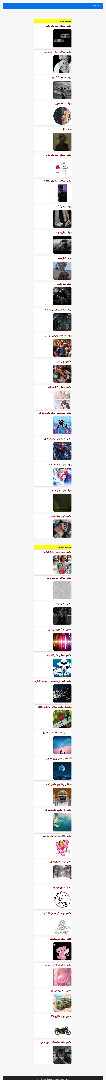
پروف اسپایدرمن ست (61, 490)
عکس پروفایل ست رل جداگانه (57, 181)
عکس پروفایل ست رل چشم (58, 26)
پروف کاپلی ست (64, 258)
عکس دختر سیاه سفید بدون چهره (55, 1042)
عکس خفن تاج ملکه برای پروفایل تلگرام (53, 681)
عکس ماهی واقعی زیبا (60, 990)
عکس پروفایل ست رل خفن (58, 155)
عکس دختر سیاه (63, 604)
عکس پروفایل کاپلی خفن (59, 387)
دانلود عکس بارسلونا (62, 887)
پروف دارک (66, 129)
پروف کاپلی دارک (63, 232)
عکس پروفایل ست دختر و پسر (57, 52)
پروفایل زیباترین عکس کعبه (58, 784)
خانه (99, 5)
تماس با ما (91, 5)
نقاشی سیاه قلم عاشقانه (60, 939)
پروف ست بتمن (64, 284)
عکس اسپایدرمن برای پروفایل (57, 439)
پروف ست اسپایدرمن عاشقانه (58, 310)
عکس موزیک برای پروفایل (59, 629)
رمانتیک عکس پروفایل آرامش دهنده (54, 707)
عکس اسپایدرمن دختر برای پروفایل (55, 413)
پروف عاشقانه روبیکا (62, 103)
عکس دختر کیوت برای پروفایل (57, 965)
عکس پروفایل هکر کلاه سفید (58, 655)
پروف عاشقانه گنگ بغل (61, 77)
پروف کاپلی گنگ (63, 206)
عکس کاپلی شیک (63, 361)
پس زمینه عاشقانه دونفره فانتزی (56, 732)
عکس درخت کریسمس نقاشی (57, 913)
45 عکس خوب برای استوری (58, 758)
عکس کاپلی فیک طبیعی (60, 516)
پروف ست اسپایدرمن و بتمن (58, 335)
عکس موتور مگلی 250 (61, 1016)
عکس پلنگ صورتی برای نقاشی (57, 836)
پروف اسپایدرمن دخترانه (60, 464)
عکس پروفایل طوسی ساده (59, 578)
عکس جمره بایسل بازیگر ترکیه (57, 552)
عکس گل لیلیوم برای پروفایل (58, 810)
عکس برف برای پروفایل (60, 861)
